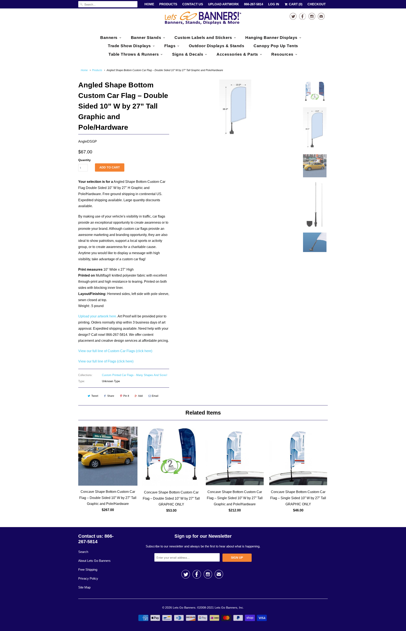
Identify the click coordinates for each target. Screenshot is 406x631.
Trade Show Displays (129, 46)
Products (168, 4)
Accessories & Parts (237, 54)
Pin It (126, 395)
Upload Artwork (223, 4)
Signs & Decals (187, 54)
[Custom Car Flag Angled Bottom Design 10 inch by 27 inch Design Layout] (235, 109)
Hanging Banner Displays (271, 37)
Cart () (295, 4)
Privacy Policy (88, 578)
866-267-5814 (253, 4)
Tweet (94, 395)
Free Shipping (87, 569)
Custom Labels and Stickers (203, 37)
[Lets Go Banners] (203, 19)
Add (140, 395)
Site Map (84, 587)
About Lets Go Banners (94, 560)
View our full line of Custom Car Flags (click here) (115, 351)
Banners (109, 37)
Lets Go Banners (184, 607)
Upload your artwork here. (97, 316)
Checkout (316, 4)
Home (149, 4)
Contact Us (192, 4)
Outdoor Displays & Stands (216, 46)
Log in (273, 4)
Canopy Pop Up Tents (276, 46)
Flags (170, 46)
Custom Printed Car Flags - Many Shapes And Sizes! (134, 375)
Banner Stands (146, 37)
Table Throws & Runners (133, 54)
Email (155, 395)
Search (83, 552)
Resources (282, 54)
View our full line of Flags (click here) (105, 361)
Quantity (84, 160)
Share (110, 395)
